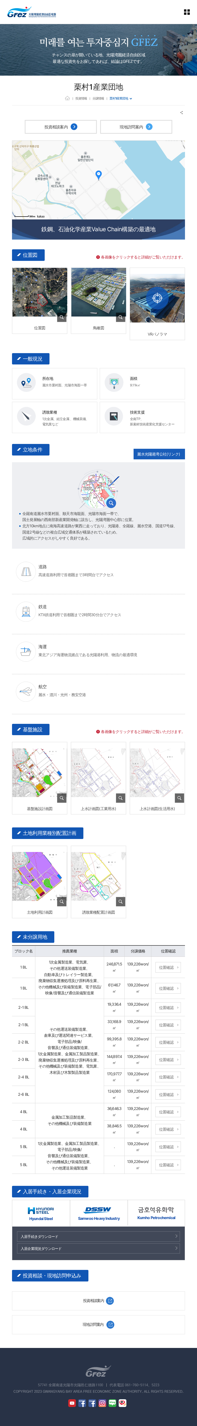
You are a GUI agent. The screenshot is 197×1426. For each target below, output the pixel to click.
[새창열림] (157, 298)
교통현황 (98, 490)
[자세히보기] (39, 319)
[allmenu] (187, 12)
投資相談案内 (56, 127)
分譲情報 (98, 98)
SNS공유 (182, 112)
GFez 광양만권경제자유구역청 (31, 12)
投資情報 (81, 98)
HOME (67, 98)
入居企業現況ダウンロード (41, 1248)
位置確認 (166, 967)
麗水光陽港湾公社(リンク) (158, 454)
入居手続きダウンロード (39, 1236)
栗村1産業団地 (119, 98)
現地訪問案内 (132, 127)
